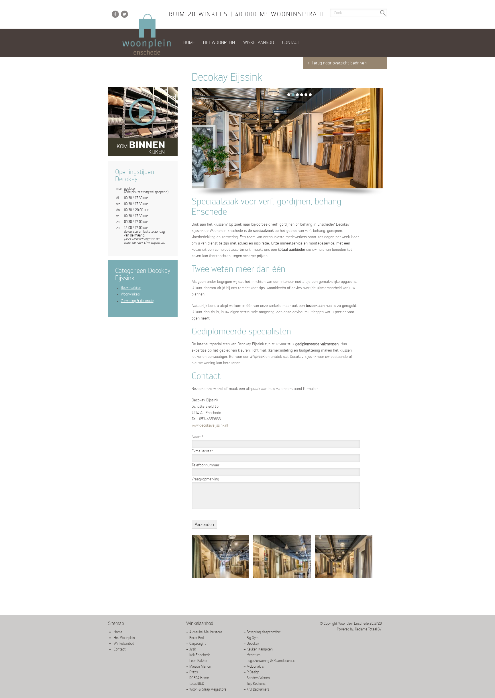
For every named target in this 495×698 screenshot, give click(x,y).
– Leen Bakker (196, 660)
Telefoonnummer (205, 465)
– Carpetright (196, 643)
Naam (197, 436)
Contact (290, 42)
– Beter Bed (195, 638)
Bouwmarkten (131, 287)
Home (189, 42)
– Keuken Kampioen (258, 649)
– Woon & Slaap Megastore (206, 689)
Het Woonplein (219, 42)
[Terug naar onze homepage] (146, 34)
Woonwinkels (130, 294)
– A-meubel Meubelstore (204, 632)
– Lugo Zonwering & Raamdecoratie (269, 660)
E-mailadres (202, 451)
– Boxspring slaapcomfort (262, 632)
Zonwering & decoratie (137, 301)
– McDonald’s (253, 666)
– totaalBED (195, 683)
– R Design (251, 672)
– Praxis (192, 672)
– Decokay (251, 643)
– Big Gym (250, 638)
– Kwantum (251, 655)
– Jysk (191, 649)
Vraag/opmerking (205, 479)
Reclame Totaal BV (368, 629)
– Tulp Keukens (254, 683)
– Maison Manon (198, 666)
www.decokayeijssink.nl (210, 425)
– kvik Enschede (198, 655)
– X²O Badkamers (256, 689)
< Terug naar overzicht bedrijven (337, 63)
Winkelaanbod (258, 42)
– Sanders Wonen (256, 678)
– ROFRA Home (197, 678)
